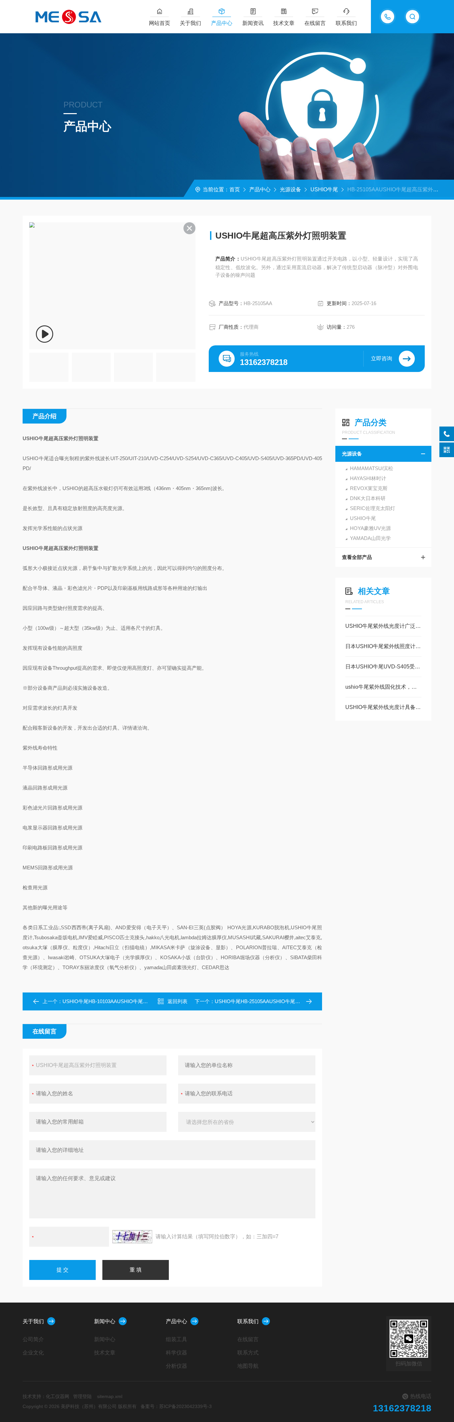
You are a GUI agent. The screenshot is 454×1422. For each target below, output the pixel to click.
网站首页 (159, 23)
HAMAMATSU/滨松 (371, 468)
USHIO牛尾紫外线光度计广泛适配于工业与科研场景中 (383, 626)
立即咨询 (381, 358)
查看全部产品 (357, 557)
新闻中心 (104, 1321)
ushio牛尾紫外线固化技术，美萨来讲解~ (383, 687)
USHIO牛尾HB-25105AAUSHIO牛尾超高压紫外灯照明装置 (280, 1001)
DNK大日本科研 (368, 498)
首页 (234, 189)
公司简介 (33, 1339)
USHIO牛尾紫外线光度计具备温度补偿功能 (383, 707)
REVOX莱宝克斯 (369, 488)
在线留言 (315, 23)
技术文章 (283, 23)
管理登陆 (82, 1396)
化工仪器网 (57, 1396)
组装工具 (176, 1339)
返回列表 (177, 1001)
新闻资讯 (253, 23)
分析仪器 (176, 1366)
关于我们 (190, 23)
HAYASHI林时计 (368, 478)
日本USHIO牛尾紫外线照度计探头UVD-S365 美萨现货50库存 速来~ (383, 646)
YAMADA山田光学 (370, 538)
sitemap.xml (109, 1396)
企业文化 (33, 1352)
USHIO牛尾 (324, 189)
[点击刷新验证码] (132, 1236)
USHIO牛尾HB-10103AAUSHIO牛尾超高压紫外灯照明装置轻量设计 (137, 1001)
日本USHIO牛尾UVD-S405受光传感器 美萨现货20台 (383, 666)
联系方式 (248, 1352)
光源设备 (290, 189)
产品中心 (221, 23)
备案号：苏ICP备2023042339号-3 (176, 1406)
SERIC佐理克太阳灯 (372, 508)
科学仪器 (176, 1352)
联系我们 (346, 23)
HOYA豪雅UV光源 (370, 528)
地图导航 (248, 1366)
